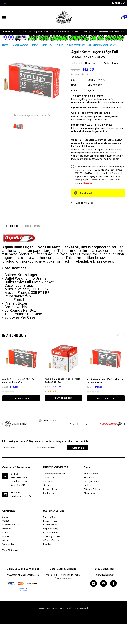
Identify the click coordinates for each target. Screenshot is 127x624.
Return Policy (50, 524)
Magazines (89, 493)
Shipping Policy (51, 528)
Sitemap (47, 485)
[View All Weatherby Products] (15, 424)
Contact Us (49, 493)
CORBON (6, 521)
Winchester (8, 544)
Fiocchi (6, 532)
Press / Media (50, 489)
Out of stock (21, 398)
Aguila (60, 45)
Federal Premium (10, 524)
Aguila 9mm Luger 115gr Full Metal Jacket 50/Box (91, 45)
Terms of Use (49, 517)
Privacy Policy (50, 521)
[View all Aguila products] (19, 238)
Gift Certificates (51, 540)
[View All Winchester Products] (111, 424)
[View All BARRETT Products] (47, 420)
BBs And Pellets (92, 489)
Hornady (6, 528)
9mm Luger (47, 45)
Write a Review (111, 63)
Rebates (47, 544)
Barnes (6, 540)
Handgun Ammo (20, 45)
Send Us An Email (20, 496)
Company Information (54, 473)
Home (5, 45)
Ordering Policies (51, 536)
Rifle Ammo (89, 477)
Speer (5, 517)
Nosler (5, 536)
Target (35, 45)
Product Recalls (51, 532)
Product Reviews (32, 226)
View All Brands (10, 550)
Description (12, 226)
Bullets (87, 485)
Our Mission (49, 477)
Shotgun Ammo (92, 473)
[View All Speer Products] (79, 424)
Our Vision (48, 481)
